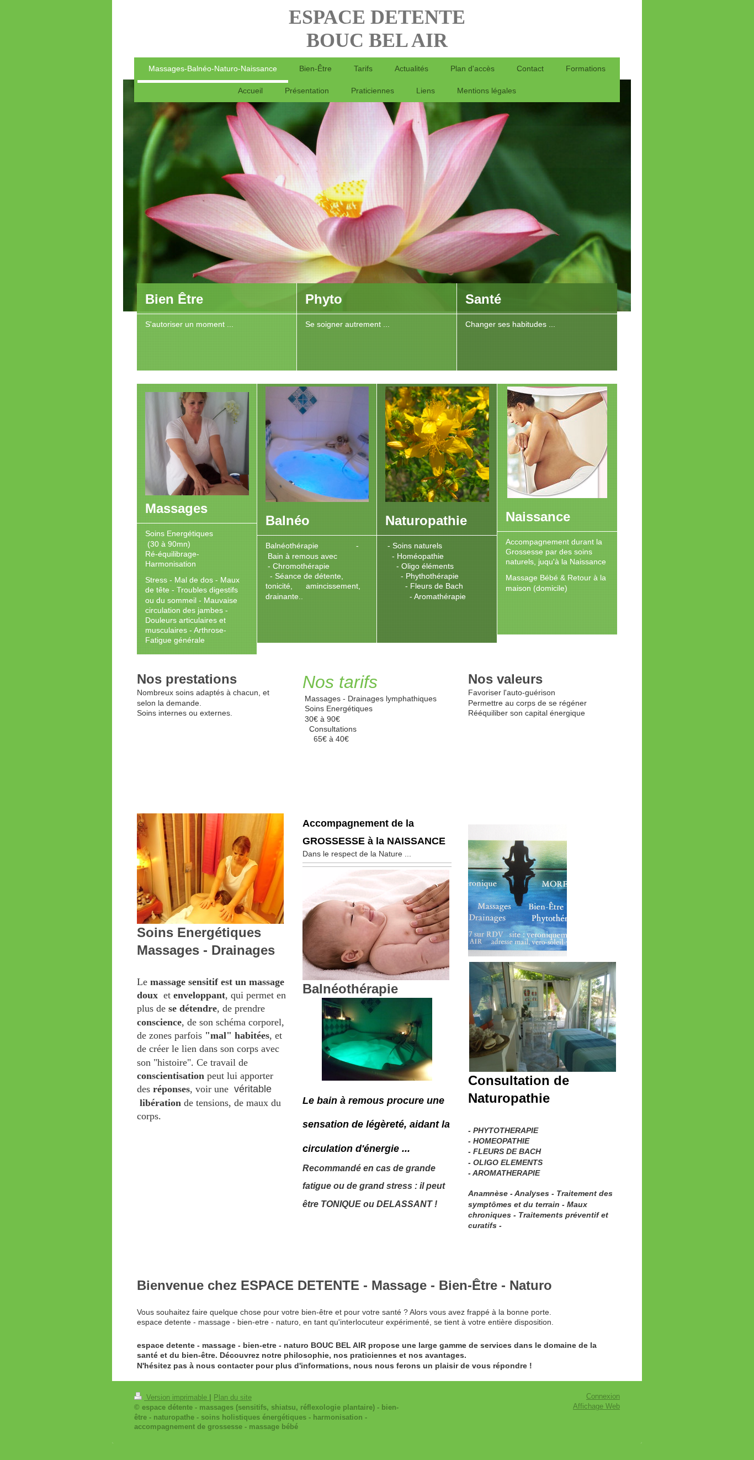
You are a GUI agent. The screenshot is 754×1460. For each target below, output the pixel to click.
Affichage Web (596, 1406)
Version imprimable (176, 1397)
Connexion (603, 1396)
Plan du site (233, 1397)
